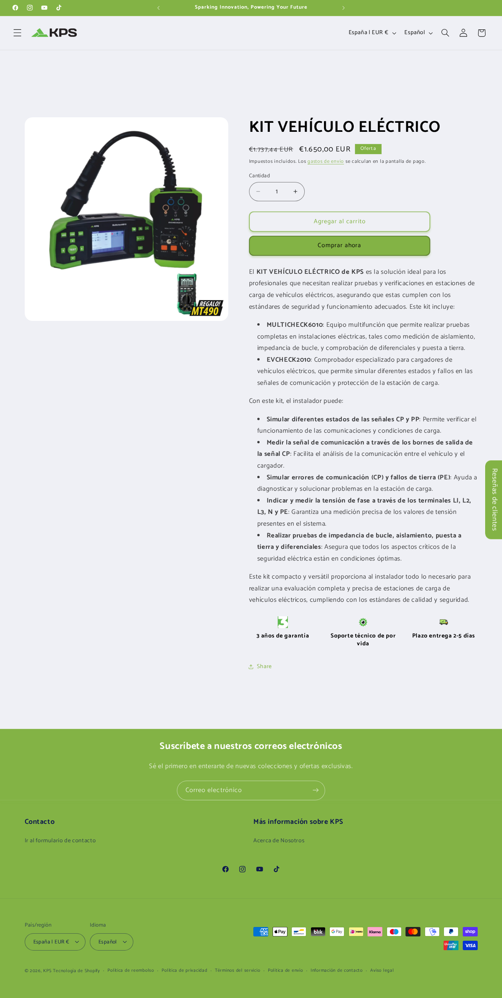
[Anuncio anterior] (158, 8)
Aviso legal (382, 970)
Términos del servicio (237, 970)
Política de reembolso (130, 970)
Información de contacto (337, 970)
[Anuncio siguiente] (343, 8)
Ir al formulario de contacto (60, 841)
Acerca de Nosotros (278, 841)
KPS (47, 970)
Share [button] (264, 666)
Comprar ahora (339, 245)
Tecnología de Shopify (76, 970)
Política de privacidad (184, 970)
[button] (17, 33)
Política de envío (285, 970)
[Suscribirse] (316, 790)
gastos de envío (325, 161)
